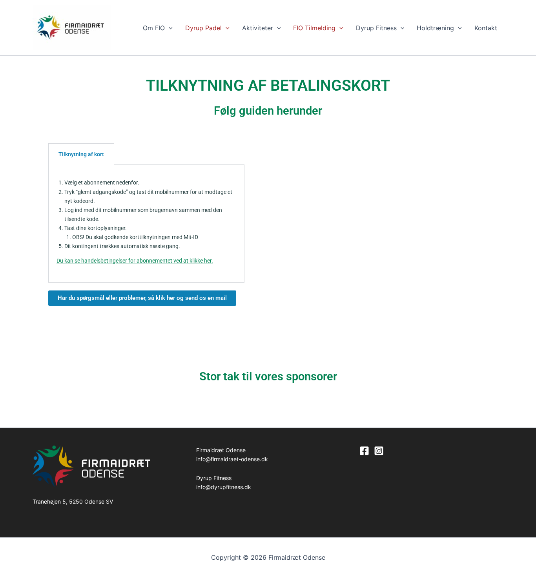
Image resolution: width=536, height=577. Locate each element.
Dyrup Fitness (376, 28)
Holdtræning (435, 28)
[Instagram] (379, 451)
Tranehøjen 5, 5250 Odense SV (73, 501)
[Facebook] (364, 451)
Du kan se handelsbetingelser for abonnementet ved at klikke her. (135, 260)
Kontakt (485, 28)
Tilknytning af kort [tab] (81, 154)
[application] (169, 28)
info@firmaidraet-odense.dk (232, 459)
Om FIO (154, 28)
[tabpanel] (146, 223)
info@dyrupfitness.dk (223, 487)
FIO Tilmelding (314, 28)
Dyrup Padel (203, 28)
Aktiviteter (257, 28)
